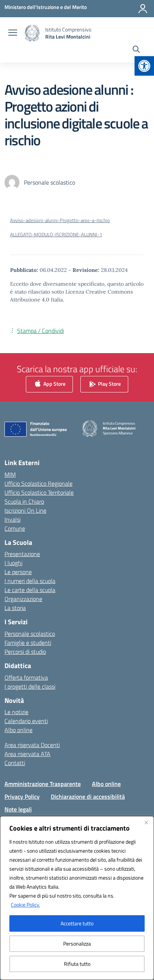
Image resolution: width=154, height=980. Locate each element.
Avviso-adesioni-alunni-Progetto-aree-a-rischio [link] (60, 220)
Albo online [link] (18, 729)
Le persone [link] (18, 571)
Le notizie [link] (16, 711)
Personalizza (77, 943)
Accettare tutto (77, 923)
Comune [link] (14, 528)
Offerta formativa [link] (26, 677)
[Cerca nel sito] (136, 50)
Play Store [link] (109, 384)
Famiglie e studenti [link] (27, 642)
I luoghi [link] (13, 562)
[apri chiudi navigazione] (12, 33)
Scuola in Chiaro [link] (24, 501)
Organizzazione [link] (23, 598)
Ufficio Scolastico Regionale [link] (38, 483)
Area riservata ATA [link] (27, 753)
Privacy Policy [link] (22, 796)
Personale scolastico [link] (29, 633)
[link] (144, 66)
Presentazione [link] (22, 553)
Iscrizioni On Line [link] (25, 510)
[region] (77, 898)
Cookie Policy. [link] (25, 904)
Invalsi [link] (12, 519)
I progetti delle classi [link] (29, 686)
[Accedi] (143, 8)
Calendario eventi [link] (26, 720)
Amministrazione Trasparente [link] (42, 783)
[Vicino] (146, 822)
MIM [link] (10, 474)
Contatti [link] (14, 762)
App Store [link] (53, 384)
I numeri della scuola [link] (29, 580)
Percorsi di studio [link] (25, 651)
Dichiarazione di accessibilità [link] (88, 796)
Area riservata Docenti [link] (32, 744)
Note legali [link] (18, 809)
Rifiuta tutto (77, 964)
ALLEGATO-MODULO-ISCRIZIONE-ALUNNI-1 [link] (56, 234)
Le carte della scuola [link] (29, 589)
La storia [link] (15, 607)
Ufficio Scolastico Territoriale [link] (39, 492)
